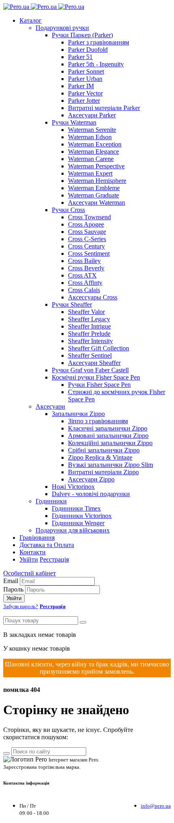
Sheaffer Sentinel (90, 355)
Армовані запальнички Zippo (108, 435)
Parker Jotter (84, 100)
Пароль (13, 589)
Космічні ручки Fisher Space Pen (96, 377)
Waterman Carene (91, 158)
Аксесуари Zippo (91, 479)
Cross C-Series (87, 238)
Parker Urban (85, 78)
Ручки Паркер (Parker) (82, 35)
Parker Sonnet (86, 71)
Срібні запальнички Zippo (104, 450)
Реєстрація (54, 559)
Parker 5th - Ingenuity (96, 64)
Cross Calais (84, 289)
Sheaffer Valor (86, 311)
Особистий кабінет (29, 573)
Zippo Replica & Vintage (100, 457)
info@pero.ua (156, 806)
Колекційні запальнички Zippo (110, 442)
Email (10, 580)
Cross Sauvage (87, 231)
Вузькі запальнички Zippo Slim (110, 464)
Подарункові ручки (62, 27)
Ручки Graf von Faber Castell (90, 370)
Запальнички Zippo (78, 413)
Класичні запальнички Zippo (107, 428)
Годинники (51, 501)
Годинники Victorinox (82, 515)
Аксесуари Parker (92, 115)
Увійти (28, 559)
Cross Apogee (86, 224)
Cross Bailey (84, 260)
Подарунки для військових (73, 530)
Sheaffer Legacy (89, 319)
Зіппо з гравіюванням (98, 421)
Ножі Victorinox (73, 486)
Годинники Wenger (78, 523)
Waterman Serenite (92, 129)
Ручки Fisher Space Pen (99, 384)
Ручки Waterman (74, 122)
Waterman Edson (90, 137)
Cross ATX (82, 275)
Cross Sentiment (89, 253)
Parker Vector (85, 93)
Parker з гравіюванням (98, 42)
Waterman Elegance (93, 151)
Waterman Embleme (94, 188)
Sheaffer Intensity (90, 340)
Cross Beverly (86, 268)
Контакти (32, 552)
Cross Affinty (85, 282)
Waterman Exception (94, 144)
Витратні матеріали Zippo (103, 472)
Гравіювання (37, 537)
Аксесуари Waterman (96, 202)
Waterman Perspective (96, 166)
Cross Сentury (86, 246)
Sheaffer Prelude (89, 333)
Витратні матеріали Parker (104, 107)
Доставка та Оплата (46, 544)
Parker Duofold (88, 49)
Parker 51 (80, 56)
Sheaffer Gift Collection (98, 348)
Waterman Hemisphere (97, 180)
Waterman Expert (90, 173)
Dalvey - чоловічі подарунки (91, 493)
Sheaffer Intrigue (89, 326)
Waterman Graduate (93, 195)
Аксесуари (50, 406)
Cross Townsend (89, 217)
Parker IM (81, 86)
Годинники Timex (76, 508)
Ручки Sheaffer (72, 304)
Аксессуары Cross (92, 297)
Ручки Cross (68, 209)
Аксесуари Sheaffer (94, 362)
